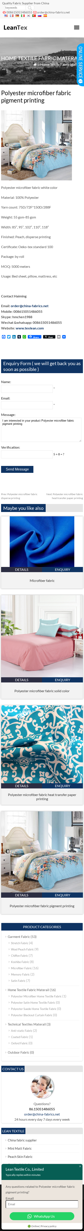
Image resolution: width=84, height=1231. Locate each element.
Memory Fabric (20, 974)
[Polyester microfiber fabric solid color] (42, 676)
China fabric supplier (22, 1140)
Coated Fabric (19, 1037)
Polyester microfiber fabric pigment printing (42, 906)
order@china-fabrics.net (53, 12)
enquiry (62, 569)
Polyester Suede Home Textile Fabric (33, 1009)
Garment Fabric (19, 937)
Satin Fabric (18, 980)
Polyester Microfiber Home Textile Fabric (36, 996)
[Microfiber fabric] (42, 565)
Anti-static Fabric (21, 1030)
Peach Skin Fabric (20, 1157)
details (21, 569)
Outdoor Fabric (18, 1052)
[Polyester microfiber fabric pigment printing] (42, 891)
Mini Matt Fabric (20, 1148)
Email (10, 1198)
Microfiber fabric (42, 580)
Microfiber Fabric (21, 968)
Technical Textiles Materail (27, 1024)
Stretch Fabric (19, 943)
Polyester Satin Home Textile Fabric (33, 1002)
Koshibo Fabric (20, 962)
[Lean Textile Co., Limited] (15, 32)
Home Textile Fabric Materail (61, 64)
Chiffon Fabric (19, 955)
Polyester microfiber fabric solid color (42, 691)
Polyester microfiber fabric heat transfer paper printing (42, 797)
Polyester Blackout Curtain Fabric (31, 1015)
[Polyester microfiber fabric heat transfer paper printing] (42, 782)
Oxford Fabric (19, 1043)
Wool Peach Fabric (22, 949)
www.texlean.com (30, 328)
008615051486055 (19, 12)
